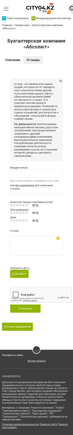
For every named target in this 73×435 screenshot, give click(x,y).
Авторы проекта (36, 360)
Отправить (25, 308)
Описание (12, 60)
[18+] (40, 8)
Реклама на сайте (12, 355)
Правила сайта (48, 424)
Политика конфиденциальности (20, 424)
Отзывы (33, 60)
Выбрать (21, 273)
